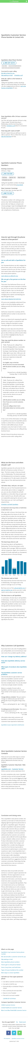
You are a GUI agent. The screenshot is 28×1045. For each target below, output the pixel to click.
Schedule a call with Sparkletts (9, 504)
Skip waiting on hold (7, 75)
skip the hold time (6, 136)
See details (20, 185)
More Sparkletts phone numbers (10, 962)
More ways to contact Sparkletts (10, 973)
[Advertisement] (14, 102)
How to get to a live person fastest (10, 965)
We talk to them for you (7, 73)
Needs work (22, 1022)
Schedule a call (18, 75)
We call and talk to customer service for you (13, 956)
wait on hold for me (6, 590)
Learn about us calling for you (9, 276)
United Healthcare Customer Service (11, 1008)
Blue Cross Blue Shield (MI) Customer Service (13, 1010)
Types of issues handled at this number (12, 970)
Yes (17, 1022)
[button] (26, 1)
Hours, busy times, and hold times (11, 967)
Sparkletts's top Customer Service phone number (12, 953)
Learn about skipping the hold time (11, 299)
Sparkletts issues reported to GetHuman (12, 725)
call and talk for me (19, 588)
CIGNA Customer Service (8, 1005)
